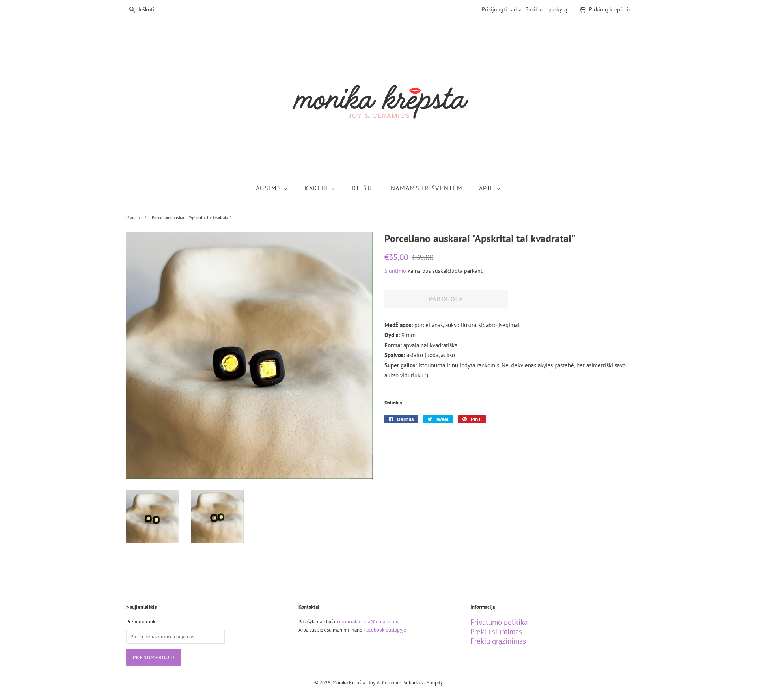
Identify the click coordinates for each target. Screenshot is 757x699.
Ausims (269, 188)
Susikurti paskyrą (546, 9)
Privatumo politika (499, 622)
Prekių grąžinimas (498, 641)
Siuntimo (395, 270)
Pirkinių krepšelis (610, 9)
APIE (487, 188)
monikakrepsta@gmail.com (369, 621)
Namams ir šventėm (427, 188)
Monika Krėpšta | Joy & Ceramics (366, 682)
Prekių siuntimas (496, 631)
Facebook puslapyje (385, 629)
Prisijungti (494, 9)
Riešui (363, 188)
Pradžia (133, 217)
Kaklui (317, 188)
